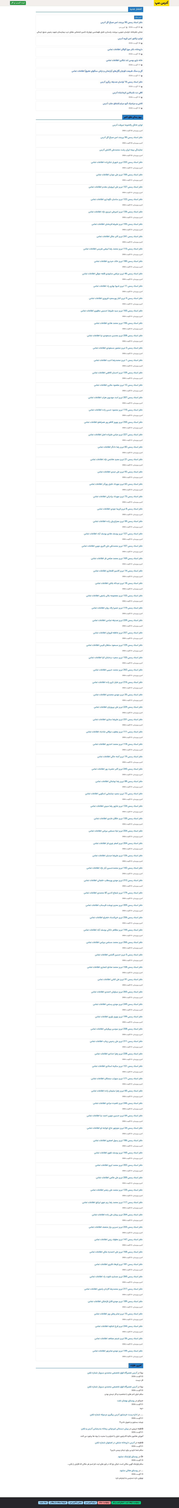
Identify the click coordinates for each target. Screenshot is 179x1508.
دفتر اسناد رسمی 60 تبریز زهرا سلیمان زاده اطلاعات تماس (117, 1091)
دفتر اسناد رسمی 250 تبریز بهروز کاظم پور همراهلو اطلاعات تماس (113, 422)
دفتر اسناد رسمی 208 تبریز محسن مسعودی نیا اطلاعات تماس (115, 335)
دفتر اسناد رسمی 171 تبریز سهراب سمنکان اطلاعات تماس (117, 1078)
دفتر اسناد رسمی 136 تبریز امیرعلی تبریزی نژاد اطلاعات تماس (115, 212)
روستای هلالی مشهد (129, 1470)
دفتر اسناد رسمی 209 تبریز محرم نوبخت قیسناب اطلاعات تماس (114, 905)
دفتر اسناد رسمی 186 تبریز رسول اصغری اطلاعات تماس (118, 1140)
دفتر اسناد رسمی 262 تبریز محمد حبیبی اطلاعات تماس (118, 670)
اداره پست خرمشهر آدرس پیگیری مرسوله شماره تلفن (113, 1415)
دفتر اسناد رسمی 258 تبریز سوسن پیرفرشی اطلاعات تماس (117, 1029)
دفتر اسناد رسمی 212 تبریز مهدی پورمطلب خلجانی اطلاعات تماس (113, 880)
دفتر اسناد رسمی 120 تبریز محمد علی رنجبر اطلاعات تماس (116, 1190)
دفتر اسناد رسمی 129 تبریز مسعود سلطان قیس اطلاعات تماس (114, 645)
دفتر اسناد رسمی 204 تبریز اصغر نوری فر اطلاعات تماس (118, 843)
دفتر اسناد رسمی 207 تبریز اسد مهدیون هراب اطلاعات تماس (115, 397)
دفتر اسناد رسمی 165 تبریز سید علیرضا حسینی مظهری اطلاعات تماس (112, 311)
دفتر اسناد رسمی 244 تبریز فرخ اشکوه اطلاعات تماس (119, 1326)
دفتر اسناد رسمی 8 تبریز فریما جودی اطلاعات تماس (120, 509)
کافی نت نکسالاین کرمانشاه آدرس (128, 93)
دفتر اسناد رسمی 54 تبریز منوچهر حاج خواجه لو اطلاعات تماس (115, 1128)
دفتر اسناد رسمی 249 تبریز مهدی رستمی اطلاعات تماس (118, 1004)
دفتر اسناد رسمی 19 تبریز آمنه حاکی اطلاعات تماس (120, 756)
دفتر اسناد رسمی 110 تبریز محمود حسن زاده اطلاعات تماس (116, 410)
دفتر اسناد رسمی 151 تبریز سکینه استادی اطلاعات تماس (117, 1066)
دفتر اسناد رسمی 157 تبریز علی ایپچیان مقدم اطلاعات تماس (116, 187)
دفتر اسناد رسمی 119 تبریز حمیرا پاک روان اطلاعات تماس (117, 608)
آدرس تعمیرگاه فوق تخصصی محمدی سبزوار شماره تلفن (112, 1373)
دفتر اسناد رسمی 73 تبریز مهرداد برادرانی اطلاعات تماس (118, 496)
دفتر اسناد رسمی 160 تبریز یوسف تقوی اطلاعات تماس (118, 1153)
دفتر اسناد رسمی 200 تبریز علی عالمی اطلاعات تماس (119, 1177)
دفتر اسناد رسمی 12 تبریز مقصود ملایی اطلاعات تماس (118, 385)
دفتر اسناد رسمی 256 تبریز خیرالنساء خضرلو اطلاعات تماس (116, 917)
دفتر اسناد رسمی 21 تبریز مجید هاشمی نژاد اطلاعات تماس (116, 459)
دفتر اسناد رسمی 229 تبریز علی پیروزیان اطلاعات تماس (118, 707)
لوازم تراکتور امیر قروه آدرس (130, 38)
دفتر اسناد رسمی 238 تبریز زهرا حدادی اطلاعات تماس (119, 1054)
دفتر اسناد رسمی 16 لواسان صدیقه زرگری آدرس (121, 82)
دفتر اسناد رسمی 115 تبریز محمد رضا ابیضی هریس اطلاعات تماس (113, 249)
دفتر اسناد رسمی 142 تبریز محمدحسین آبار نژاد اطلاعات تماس (115, 868)
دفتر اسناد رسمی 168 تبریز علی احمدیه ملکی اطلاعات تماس (116, 1252)
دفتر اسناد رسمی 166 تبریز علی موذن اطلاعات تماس (119, 175)
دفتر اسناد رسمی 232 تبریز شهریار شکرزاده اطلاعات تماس (117, 162)
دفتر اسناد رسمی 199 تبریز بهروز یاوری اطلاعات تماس (119, 1017)
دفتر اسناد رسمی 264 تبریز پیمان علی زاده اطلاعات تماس (117, 1215)
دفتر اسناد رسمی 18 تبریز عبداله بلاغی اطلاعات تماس (119, 583)
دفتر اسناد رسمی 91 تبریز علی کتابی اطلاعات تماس (120, 979)
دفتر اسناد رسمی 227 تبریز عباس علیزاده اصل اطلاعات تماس (115, 434)
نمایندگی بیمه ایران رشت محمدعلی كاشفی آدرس (121, 150)
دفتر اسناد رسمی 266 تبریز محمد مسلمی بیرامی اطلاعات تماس (114, 942)
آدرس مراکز (138, 17)
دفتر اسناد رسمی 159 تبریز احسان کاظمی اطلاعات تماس (117, 373)
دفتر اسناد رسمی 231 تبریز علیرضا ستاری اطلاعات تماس (118, 719)
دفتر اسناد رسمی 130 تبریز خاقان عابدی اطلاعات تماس (118, 818)
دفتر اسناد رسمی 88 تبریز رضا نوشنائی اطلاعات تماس (119, 781)
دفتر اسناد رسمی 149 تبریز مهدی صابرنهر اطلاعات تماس (118, 1351)
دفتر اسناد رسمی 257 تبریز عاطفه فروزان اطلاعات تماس (118, 633)
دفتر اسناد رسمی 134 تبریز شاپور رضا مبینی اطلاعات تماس (116, 806)
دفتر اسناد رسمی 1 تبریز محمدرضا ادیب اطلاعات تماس (118, 360)
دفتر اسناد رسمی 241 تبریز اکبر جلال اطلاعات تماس (120, 236)
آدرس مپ (122, 27)
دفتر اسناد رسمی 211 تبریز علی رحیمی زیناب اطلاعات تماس (116, 1041)
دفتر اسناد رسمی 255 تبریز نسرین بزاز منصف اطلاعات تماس (116, 1227)
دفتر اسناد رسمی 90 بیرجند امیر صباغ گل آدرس (122, 22)
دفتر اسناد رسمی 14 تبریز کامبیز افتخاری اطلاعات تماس (118, 571)
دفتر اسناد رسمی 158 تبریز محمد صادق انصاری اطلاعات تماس (115, 967)
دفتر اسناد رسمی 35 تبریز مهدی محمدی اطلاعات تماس (118, 695)
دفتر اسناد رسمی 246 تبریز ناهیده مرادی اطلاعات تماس (118, 1103)
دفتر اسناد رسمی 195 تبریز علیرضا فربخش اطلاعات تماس (117, 224)
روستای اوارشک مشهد (128, 1456)
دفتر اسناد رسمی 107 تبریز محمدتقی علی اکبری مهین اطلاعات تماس (112, 546)
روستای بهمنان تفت (126, 1401)
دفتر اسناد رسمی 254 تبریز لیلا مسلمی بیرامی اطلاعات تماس (116, 831)
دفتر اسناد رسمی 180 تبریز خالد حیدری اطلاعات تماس (118, 261)
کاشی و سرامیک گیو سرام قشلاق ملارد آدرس (123, 103)
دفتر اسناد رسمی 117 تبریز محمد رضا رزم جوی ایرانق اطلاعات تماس (112, 1202)
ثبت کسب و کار (18, 3)
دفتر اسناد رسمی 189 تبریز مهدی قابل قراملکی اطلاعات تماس (115, 1301)
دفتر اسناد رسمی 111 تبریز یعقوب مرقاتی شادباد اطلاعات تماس (114, 732)
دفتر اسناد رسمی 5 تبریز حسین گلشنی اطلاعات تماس (119, 955)
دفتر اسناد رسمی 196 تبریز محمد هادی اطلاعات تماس (118, 323)
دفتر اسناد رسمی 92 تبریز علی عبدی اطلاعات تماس (120, 472)
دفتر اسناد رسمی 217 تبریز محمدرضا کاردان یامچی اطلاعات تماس (113, 1289)
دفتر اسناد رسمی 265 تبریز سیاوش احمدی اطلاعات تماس (117, 992)
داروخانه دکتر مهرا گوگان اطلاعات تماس (125, 49)
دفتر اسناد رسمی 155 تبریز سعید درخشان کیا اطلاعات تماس (116, 657)
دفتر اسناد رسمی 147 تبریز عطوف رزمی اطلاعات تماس (118, 1239)
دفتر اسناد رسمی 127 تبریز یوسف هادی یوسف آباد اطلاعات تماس (113, 534)
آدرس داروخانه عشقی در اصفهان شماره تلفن (115, 1443)
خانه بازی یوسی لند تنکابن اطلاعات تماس (124, 60)
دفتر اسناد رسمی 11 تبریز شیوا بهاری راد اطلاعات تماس (118, 286)
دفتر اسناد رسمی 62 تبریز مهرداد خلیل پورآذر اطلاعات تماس (116, 484)
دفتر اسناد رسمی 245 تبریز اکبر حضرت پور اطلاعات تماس (117, 769)
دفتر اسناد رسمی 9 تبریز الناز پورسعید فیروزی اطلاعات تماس (116, 298)
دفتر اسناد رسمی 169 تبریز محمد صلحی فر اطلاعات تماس (117, 558)
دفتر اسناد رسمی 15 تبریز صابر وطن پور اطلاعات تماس (118, 1314)
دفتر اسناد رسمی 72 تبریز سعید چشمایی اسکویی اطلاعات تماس (114, 794)
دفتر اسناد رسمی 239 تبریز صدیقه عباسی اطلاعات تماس (117, 620)
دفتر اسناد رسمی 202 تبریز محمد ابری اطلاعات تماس (119, 1165)
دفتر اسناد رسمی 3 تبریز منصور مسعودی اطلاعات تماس (118, 348)
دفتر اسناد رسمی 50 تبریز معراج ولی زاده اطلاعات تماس (118, 521)
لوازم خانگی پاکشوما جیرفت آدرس (127, 125)
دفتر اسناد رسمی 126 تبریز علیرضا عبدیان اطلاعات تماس (117, 855)
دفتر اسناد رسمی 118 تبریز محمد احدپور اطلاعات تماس (118, 744)
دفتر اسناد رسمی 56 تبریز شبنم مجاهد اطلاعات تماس (119, 1338)
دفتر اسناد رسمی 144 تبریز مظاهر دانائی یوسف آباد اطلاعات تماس (113, 930)
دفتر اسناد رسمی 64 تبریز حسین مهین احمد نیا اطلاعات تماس (115, 1116)
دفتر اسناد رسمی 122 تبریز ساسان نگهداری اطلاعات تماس (117, 199)
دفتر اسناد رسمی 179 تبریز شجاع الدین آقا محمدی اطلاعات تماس (113, 893)
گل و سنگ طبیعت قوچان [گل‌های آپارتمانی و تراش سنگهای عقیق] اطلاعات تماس (107, 71)
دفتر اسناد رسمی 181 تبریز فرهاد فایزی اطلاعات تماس (119, 1264)
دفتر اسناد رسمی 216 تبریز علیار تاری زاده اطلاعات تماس (117, 682)
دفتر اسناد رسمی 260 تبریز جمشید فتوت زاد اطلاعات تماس (116, 1276)
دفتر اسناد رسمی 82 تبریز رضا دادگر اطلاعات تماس (120, 447)
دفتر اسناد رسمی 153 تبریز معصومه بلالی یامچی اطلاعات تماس (114, 596)
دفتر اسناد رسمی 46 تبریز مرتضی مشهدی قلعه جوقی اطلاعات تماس (112, 274)
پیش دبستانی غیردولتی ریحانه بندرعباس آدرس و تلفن (105, 1429)
